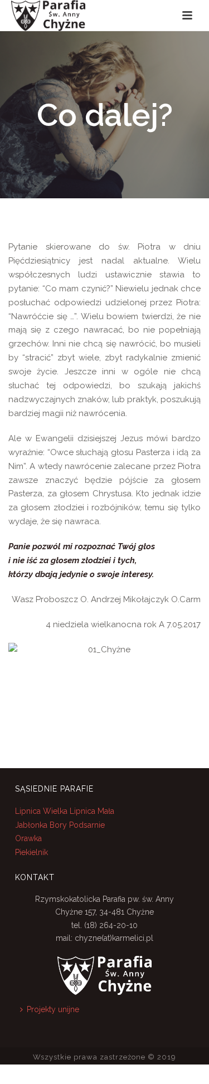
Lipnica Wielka (42, 811)
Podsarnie (87, 825)
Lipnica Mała (92, 811)
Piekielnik (31, 852)
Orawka (28, 838)
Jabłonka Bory (41, 825)
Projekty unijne (53, 1009)
